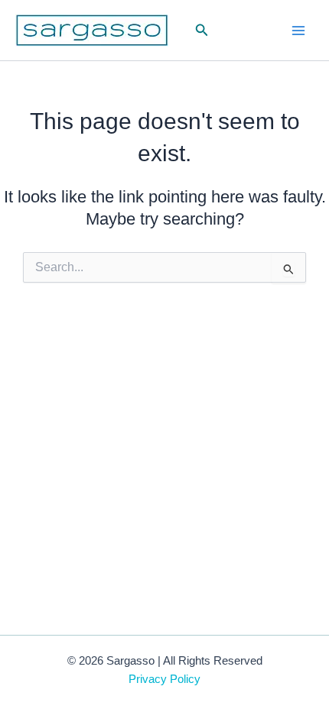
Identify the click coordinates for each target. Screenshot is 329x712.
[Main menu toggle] (298, 30)
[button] (202, 30)
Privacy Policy (164, 679)
